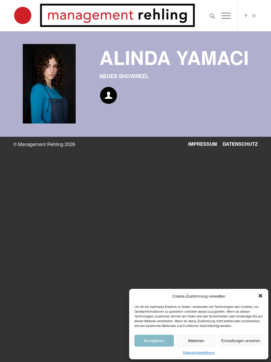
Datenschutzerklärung (199, 352)
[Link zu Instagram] (254, 15)
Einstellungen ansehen (240, 340)
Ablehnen (196, 340)
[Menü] (224, 15)
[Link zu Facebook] (246, 15)
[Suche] (212, 15)
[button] (260, 295)
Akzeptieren (154, 340)
